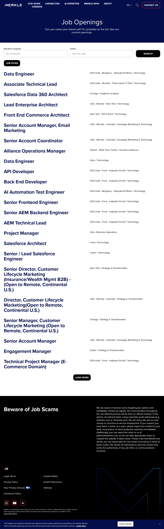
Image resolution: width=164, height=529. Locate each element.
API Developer (19, 171)
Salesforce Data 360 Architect (36, 94)
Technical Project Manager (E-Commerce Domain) (35, 364)
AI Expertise (71, 3)
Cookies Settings (125, 524)
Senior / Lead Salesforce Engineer (29, 256)
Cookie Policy (81, 526)
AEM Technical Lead (25, 222)
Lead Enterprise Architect (31, 104)
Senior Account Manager (30, 341)
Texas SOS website (10, 514)
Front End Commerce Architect (36, 115)
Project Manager (21, 233)
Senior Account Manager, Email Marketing (37, 128)
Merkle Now (91, 3)
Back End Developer (25, 181)
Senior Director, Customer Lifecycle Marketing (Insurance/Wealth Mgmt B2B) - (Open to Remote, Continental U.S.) (37, 279)
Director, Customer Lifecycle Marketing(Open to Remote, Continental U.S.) (33, 305)
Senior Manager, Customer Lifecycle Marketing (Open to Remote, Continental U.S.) (34, 325)
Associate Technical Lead (30, 84)
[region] (82, 524)
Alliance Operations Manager (35, 151)
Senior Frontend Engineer (31, 202)
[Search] (137, 5)
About (108, 3)
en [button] (128, 5)
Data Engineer (19, 74)
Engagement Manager (27, 351)
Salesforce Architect (25, 243)
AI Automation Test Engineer (34, 192)
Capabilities (52, 3)
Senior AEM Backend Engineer (36, 212)
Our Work (34, 3)
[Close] (160, 524)
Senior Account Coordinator (33, 140)
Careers (37, 6)
